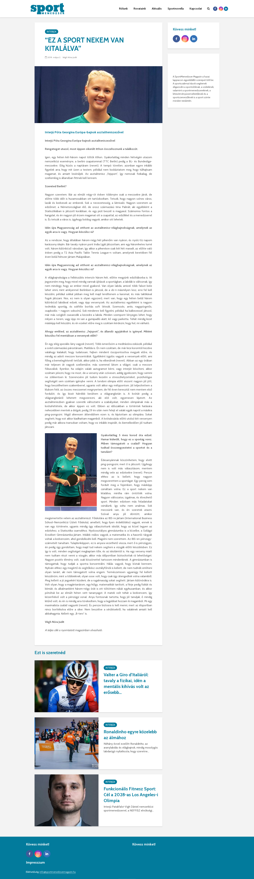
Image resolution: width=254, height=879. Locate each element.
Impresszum (35, 862)
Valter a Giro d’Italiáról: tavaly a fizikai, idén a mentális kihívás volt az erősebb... (126, 683)
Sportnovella (176, 8)
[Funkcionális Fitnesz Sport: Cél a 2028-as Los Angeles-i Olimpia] (66, 800)
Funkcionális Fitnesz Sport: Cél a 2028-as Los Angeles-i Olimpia (131, 794)
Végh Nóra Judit (70, 57)
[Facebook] (176, 38)
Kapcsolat (196, 8)
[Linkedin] (193, 38)
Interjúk (51, 31)
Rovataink (140, 8)
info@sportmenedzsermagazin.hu (58, 871)
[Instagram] (185, 38)
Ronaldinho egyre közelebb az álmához (130, 734)
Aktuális (157, 8)
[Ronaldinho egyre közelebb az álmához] (66, 743)
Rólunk (123, 8)
